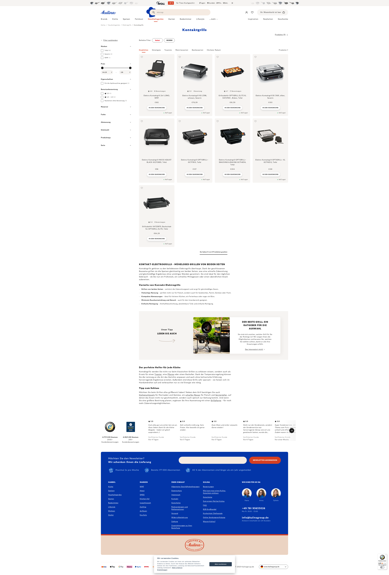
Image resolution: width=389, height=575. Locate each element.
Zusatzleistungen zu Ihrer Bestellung (181, 527)
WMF (142, 487)
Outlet (111, 515)
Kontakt (174, 499)
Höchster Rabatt (214, 50)
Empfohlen (143, 50)
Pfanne (171, 374)
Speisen (111, 491)
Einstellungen (162, 570)
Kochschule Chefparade (213, 513)
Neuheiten (268, 19)
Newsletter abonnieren (265, 460)
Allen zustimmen (221, 564)
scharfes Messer (192, 395)
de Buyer (143, 511)
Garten (111, 499)
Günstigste (156, 50)
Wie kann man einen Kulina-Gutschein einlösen (214, 492)
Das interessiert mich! (254, 349)
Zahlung (174, 521)
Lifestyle (111, 507)
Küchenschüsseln (147, 395)
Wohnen (111, 511)
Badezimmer (113, 503)
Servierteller (221, 395)
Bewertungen (208, 487)
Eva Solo (143, 515)
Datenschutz (176, 491)
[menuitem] (104, 19)
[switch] (382, 567)
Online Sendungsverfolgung (214, 517)
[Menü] (386, 555)
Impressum (175, 495)
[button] (213, 51)
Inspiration (253, 19)
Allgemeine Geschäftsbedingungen (185, 487)
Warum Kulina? (209, 521)
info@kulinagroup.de (255, 518)
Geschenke (283, 19)
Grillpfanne (216, 401)
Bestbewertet (197, 50)
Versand (174, 513)
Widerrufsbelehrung (179, 517)
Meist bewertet (181, 50)
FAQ (205, 505)
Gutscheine (176, 503)
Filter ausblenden (110, 40)
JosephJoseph (145, 503)
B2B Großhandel (209, 509)
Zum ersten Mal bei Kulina (213, 501)
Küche (110, 487)
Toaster (158, 374)
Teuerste (168, 50)
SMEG (142, 495)
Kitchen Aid (144, 499)
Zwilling (143, 507)
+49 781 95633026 (253, 508)
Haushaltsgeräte (115, 495)
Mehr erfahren (177, 568)
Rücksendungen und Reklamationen (179, 508)
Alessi (142, 491)
